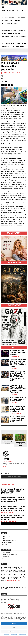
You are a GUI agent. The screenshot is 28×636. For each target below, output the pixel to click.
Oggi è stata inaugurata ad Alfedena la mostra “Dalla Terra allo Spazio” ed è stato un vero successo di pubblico (18, 363)
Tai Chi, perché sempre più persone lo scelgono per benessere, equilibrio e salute (18, 419)
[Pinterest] (9, 85)
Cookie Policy (6, 634)
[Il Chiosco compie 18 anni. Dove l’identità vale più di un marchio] (5, 353)
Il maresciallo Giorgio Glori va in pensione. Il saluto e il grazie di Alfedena (18, 399)
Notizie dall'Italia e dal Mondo (11, 73)
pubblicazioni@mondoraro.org (13, 580)
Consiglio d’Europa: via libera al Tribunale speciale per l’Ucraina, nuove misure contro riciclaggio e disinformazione (13, 509)
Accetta (14, 623)
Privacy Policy (14, 634)
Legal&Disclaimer (22, 634)
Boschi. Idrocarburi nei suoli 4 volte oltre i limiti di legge (20, 444)
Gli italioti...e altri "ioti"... (17, 413)
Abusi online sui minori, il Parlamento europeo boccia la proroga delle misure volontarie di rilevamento (13, 500)
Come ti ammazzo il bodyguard (7, 442)
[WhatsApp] (12, 85)
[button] (26, 611)
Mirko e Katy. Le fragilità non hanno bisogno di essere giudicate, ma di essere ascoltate (17, 409)
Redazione (11, 75)
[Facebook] (2, 85)
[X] (5, 85)
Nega (14, 627)
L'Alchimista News (15, 356)
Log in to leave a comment (14, 476)
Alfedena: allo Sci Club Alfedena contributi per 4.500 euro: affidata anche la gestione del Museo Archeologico (18, 389)
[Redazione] (2, 76)
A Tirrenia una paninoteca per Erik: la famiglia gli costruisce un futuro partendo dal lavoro (12, 491)
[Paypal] (5, 466)
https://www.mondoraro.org (8, 461)
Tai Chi (12, 423)
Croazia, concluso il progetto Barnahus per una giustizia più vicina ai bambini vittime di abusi (13, 517)
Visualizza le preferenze (14, 631)
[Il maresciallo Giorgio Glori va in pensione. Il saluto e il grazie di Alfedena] (5, 400)
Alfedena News (14, 368)
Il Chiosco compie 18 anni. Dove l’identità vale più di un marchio (17, 352)
